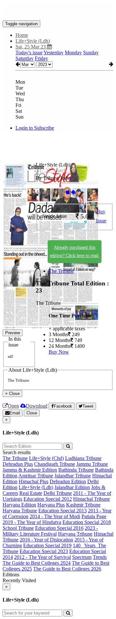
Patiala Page (94, 516)
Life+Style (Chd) (46, 458)
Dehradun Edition (68, 481)
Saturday (24, 58)
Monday (73, 52)
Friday (41, 58)
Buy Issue (101, 216)
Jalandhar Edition (72, 487)
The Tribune (61, 271)
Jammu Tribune (92, 464)
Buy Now (59, 352)
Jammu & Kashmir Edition (30, 470)
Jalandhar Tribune (72, 475)
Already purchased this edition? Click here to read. (75, 251)
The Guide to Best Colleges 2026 (67, 568)
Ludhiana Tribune (83, 458)
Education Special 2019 (47, 545)
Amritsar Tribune (35, 475)
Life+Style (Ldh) (36, 487)
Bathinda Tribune (76, 470)
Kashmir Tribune (83, 504)
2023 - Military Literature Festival (50, 531)
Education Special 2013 (62, 510)
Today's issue (29, 52)
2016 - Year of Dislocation (46, 539)
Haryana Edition (19, 504)
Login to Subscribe (34, 128)
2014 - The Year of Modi (55, 516)
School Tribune (18, 528)
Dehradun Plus (18, 464)
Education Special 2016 (59, 528)
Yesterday (53, 52)
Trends (100, 557)
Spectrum (82, 557)
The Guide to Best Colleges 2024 (37, 563)
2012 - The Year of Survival (42, 557)
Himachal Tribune (91, 499)
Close (31, 413)
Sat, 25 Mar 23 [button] (31, 46)
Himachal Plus (33, 481)
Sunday (91, 52)
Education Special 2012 (48, 499)
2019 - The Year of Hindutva (32, 522)
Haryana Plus (51, 504)
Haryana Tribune (20, 510)
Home (21, 35)
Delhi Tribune (58, 493)
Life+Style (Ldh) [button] (32, 41)
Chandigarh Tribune (54, 464)
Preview (12, 332)
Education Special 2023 (44, 551)
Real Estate (30, 493)
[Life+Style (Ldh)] (58, 11)
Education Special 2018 (87, 522)
